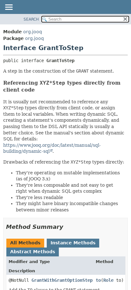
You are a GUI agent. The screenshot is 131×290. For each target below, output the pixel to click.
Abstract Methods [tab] (32, 251)
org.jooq (32, 31)
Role (108, 280)
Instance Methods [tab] (73, 242)
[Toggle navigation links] (8, 7)
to (98, 280)
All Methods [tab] (25, 242)
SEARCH (31, 19)
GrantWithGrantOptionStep (62, 280)
